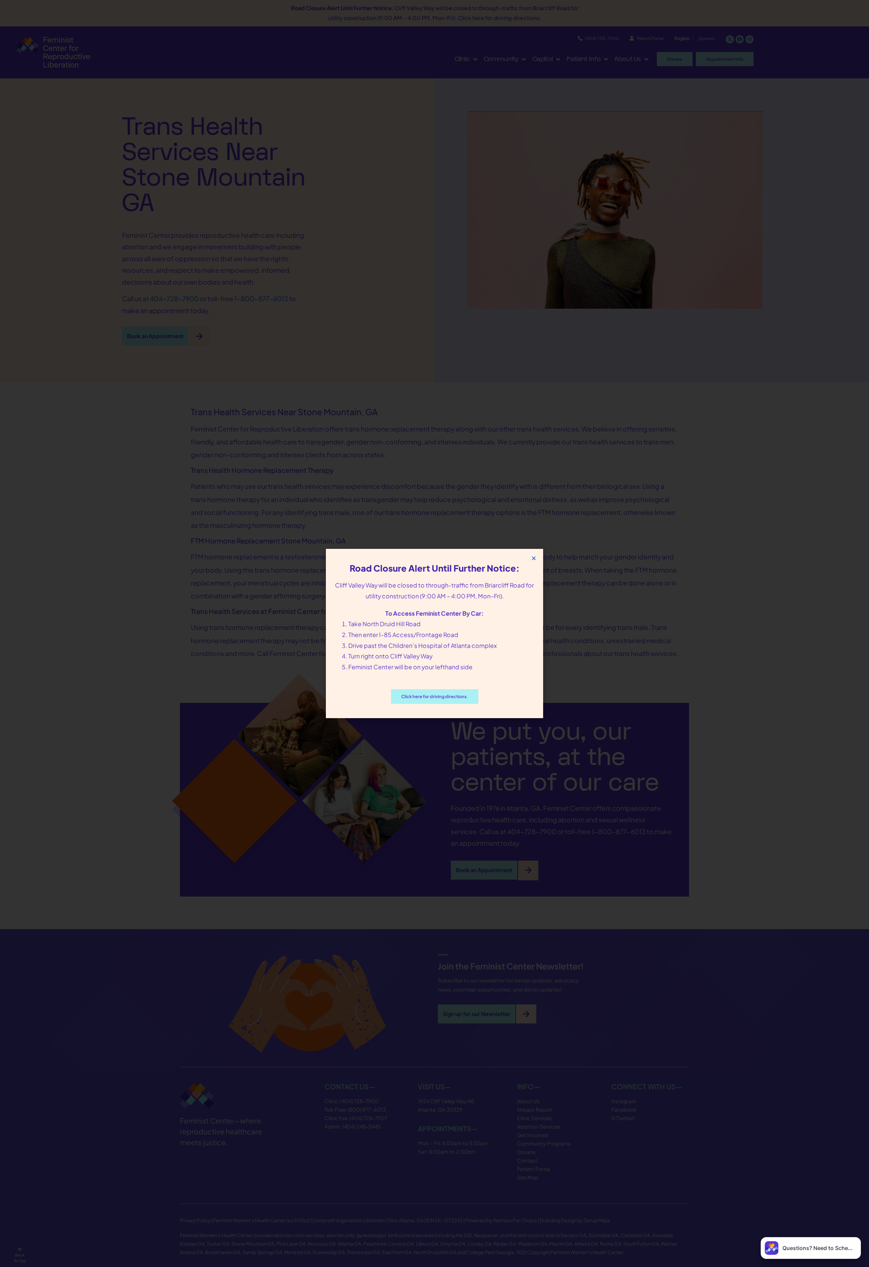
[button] (533, 558)
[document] (434, 633)
